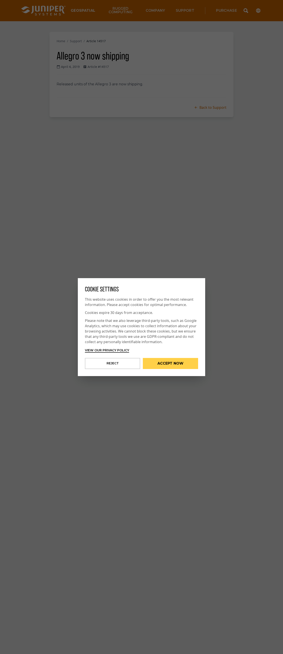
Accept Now (170, 363)
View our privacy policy (107, 350)
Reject (113, 363)
